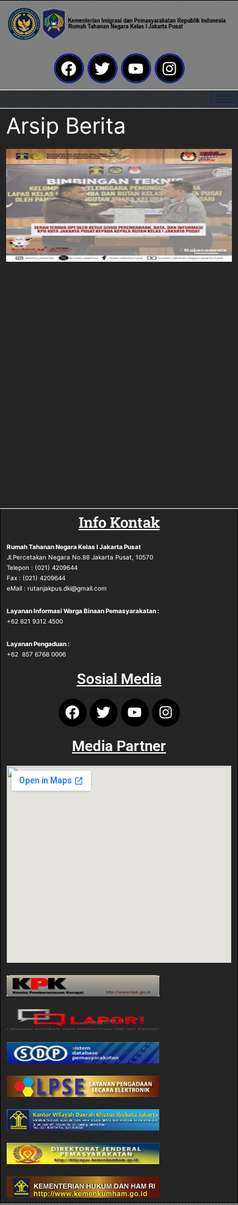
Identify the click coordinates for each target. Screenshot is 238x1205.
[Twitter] (102, 68)
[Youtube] (136, 68)
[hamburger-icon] (224, 99)
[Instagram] (169, 68)
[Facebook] (69, 68)
